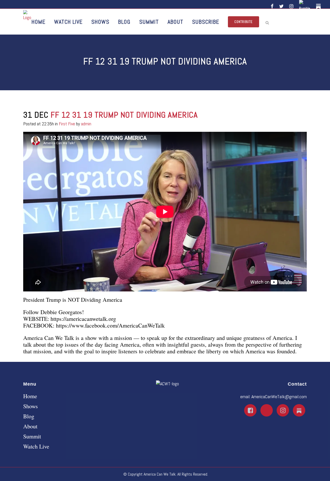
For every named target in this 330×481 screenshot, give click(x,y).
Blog (28, 416)
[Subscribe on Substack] (319, 6)
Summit (32, 436)
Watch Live (36, 446)
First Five (67, 124)
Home (30, 396)
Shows (30, 406)
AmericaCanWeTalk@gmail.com (279, 397)
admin (86, 124)
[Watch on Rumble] (305, 6)
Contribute (243, 22)
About (30, 426)
